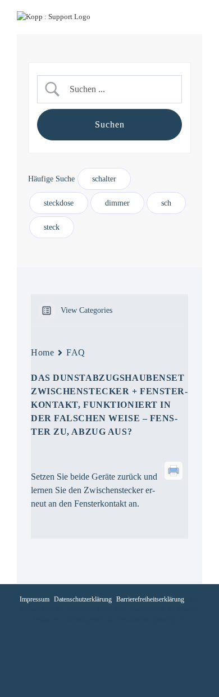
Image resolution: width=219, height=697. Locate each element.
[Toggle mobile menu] (197, 17)
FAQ (75, 352)
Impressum (34, 599)
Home (42, 352)
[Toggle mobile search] (177, 16)
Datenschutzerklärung (83, 599)
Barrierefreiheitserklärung (150, 599)
